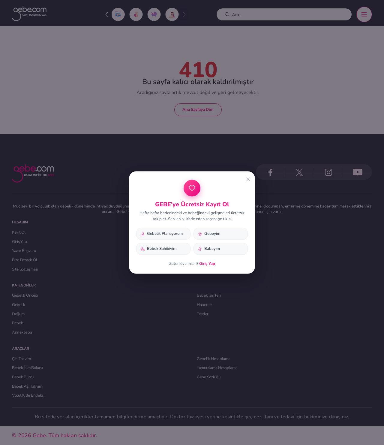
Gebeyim (212, 233)
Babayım (212, 248)
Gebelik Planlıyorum (165, 233)
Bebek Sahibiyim (161, 248)
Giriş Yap (207, 263)
